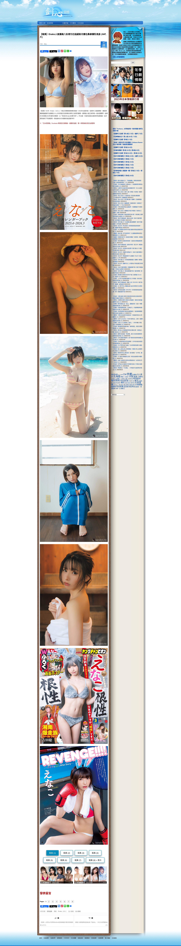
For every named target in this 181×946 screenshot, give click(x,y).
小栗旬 (140, 377)
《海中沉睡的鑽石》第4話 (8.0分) (123, 175)
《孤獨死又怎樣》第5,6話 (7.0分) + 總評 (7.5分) (127, 133)
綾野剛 (113, 387)
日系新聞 (46, 938)
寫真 (135, 377)
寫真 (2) (66, 853)
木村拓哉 (124, 380)
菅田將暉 (119, 387)
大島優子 (127, 376)
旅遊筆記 (87, 938)
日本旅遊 (80, 21)
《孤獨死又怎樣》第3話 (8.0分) (122, 147)
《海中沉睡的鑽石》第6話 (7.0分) (123, 168)
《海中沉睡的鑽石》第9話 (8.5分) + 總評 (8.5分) (128, 156)
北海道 (116, 376)
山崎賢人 (118, 379)
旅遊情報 (57, 21)
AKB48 (114, 374)
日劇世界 (65, 21)
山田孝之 (123, 379)
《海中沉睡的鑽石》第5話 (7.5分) (123, 165)
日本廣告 (73, 21)
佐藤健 (134, 374)
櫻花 (123, 383)
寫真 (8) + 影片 (95, 860)
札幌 (133, 381)
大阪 (131, 376)
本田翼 (130, 381)
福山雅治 (126, 385)
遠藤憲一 (137, 386)
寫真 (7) (78, 860)
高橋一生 (118, 388)
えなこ (65, 911)
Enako (60, 911)
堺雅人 (122, 377)
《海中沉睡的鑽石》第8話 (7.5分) (123, 159)
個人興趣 (107, 938)
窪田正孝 (131, 385)
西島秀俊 (131, 387)
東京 (136, 381)
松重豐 (114, 383)
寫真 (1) (52, 853)
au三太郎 (120, 374)
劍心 (45, 44)
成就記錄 (80, 938)
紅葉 (136, 385)
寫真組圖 (49, 911)
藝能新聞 (50, 21)
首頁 (40, 938)
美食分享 (88, 21)
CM (124, 374)
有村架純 (115, 380)
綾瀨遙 (139, 385)
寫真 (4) (95, 853)
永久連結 (78, 911)
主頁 (42, 21)
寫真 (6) (63, 860)
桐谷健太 (118, 383)
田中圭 (133, 383)
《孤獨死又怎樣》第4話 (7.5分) (122, 139)
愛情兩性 (59, 938)
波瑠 (126, 383)
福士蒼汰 (121, 385)
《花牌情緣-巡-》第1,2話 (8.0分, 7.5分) (125, 136)
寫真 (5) (49, 860)
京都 (129, 374)
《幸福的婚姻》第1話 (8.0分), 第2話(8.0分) (126, 150)
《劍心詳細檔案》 (119, 57)
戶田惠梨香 (130, 378)
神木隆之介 (116, 384)
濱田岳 (128, 383)
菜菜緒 (126, 386)
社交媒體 (73, 938)
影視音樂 (93, 938)
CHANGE (66, 938)
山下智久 (113, 378)
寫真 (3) (81, 853)
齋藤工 (122, 388)
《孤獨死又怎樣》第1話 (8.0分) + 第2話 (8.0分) (127, 153)
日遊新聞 (100, 938)
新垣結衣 (137, 379)
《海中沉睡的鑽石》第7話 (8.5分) (123, 162)
